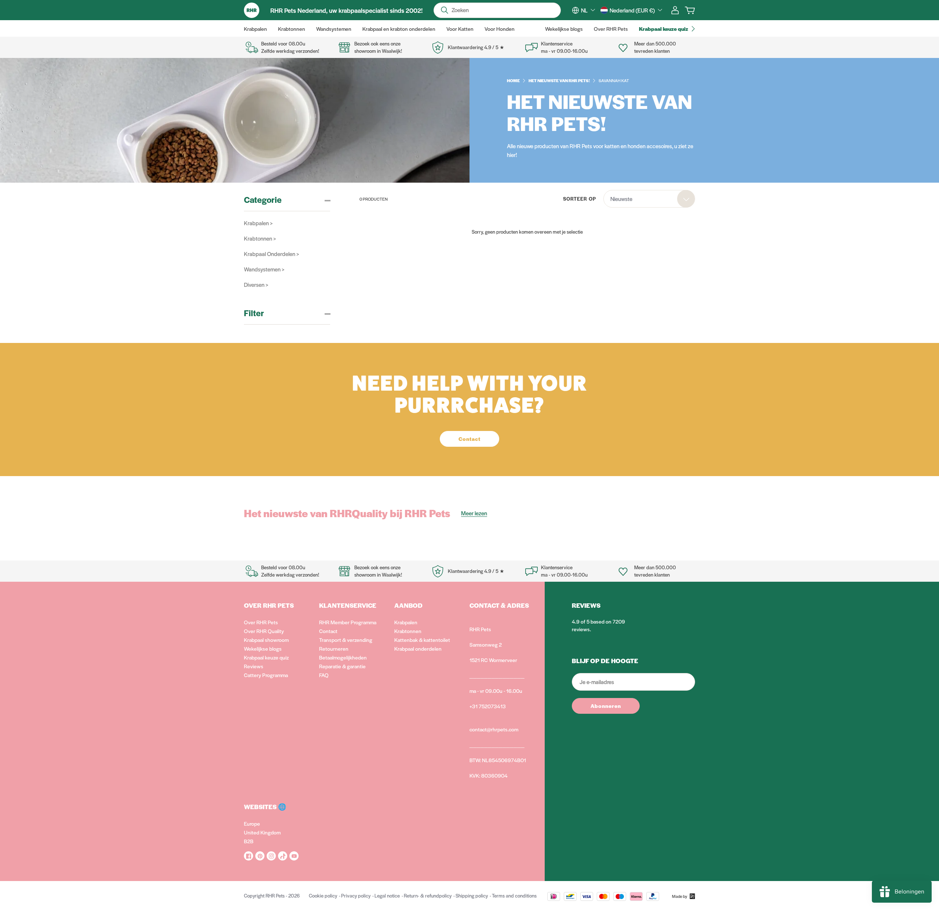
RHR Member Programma (347, 622)
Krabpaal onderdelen (418, 648)
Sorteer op (579, 198)
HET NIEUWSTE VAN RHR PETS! (559, 80)
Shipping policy (472, 895)
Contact (328, 631)
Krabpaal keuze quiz (266, 657)
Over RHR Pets (261, 622)
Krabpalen (405, 622)
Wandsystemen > (264, 269)
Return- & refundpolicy (428, 895)
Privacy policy (355, 895)
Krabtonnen (407, 631)
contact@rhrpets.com (494, 729)
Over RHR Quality (264, 631)
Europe (252, 823)
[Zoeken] (444, 10)
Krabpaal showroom (266, 639)
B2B (248, 841)
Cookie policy (323, 895)
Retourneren (333, 648)
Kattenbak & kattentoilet (422, 639)
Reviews (253, 666)
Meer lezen (474, 513)
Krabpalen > (258, 223)
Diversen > (256, 284)
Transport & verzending (345, 639)
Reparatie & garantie (342, 666)
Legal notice (387, 895)
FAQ (324, 675)
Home (513, 80)
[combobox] (588, 10)
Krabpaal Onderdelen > (271, 253)
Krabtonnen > (260, 238)
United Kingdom (262, 832)
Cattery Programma (266, 675)
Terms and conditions (514, 895)
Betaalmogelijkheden (343, 657)
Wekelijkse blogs (263, 648)
